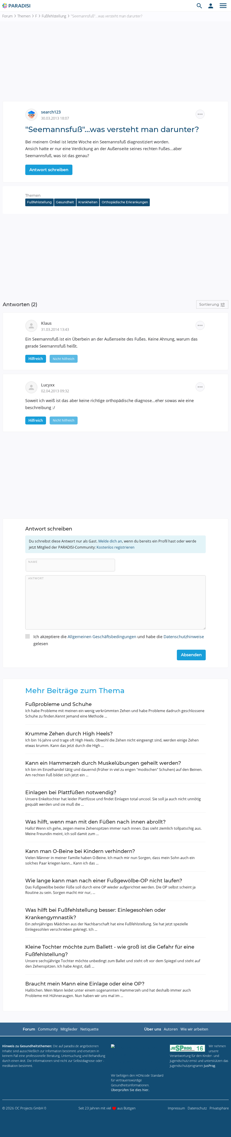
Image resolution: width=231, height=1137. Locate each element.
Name (32, 562)
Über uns (152, 1029)
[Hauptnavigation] (223, 5)
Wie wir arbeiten (194, 1029)
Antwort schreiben (48, 169)
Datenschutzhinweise (184, 636)
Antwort (36, 578)
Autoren (171, 1029)
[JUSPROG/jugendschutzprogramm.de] (187, 1048)
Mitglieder (69, 1029)
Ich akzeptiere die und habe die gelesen (118, 640)
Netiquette (89, 1029)
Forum (7, 16)
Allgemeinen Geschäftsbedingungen (102, 636)
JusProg (209, 1066)
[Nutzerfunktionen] (210, 5)
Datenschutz (197, 1108)
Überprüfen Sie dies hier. (130, 1090)
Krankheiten (87, 202)
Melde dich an (110, 541)
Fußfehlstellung (54, 16)
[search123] (33, 114)
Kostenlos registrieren (115, 547)
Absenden (191, 654)
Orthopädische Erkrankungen (125, 202)
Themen (23, 16)
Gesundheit (65, 202)
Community (48, 1029)
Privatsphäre (219, 1108)
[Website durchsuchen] (199, 5)
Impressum (176, 1108)
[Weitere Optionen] (200, 114)
